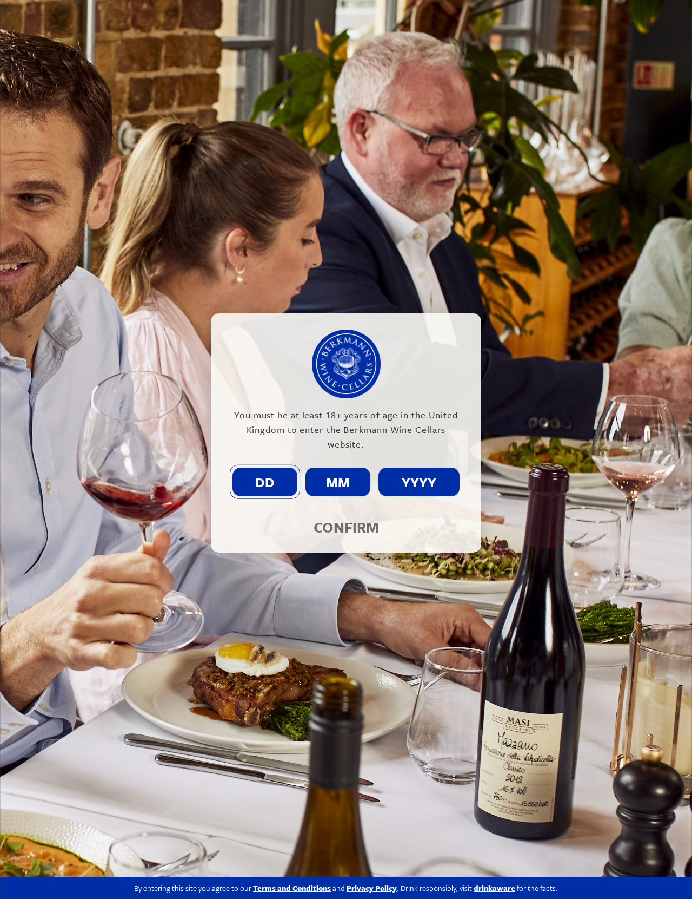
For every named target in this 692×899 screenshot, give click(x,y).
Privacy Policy (372, 888)
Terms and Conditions (292, 888)
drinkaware (494, 888)
